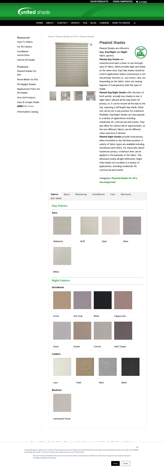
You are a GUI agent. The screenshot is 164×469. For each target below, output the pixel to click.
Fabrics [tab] (54, 194)
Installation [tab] (98, 194)
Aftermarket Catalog (27, 111)
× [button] (137, 446)
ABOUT (50, 23)
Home (51, 36)
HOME (39, 23)
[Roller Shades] (29, 107)
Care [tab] (112, 194)
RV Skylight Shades (26, 84)
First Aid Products (26, 97)
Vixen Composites (122, 1)
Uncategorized (107, 182)
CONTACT (62, 23)
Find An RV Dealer (26, 59)
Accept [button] (115, 463)
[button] (91, 45)
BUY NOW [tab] (56, 198)
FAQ (85, 23)
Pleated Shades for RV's (66, 36)
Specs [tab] (67, 194)
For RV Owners (24, 46)
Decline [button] (125, 463)
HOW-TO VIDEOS (121, 23)
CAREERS (104, 23)
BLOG (93, 23)
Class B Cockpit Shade (28, 102)
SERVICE (75, 23)
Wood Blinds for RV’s (27, 79)
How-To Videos (25, 41)
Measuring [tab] (81, 194)
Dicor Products (99, 1)
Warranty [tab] (126, 194)
